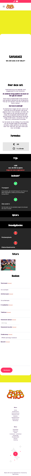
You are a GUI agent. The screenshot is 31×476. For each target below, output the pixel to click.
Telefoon (6, 312)
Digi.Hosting (15, 474)
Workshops (15, 420)
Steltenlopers (15, 419)
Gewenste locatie (8, 327)
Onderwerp (6, 334)
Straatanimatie (15, 437)
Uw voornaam (4, 289)
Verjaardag (15, 435)
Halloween (15, 431)
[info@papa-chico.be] (17, 1)
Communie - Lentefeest (15, 434)
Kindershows (15, 411)
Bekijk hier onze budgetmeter (15, 170)
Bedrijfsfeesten (15, 417)
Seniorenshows (15, 413)
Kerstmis (15, 416)
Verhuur (15, 438)
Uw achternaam (5, 300)
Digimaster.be (17, 472)
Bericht (5, 342)
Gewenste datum (8, 319)
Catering (15, 440)
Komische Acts (15, 414)
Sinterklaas (15, 429)
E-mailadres (7, 305)
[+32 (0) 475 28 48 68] (14, 1)
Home (15, 410)
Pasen (15, 432)
